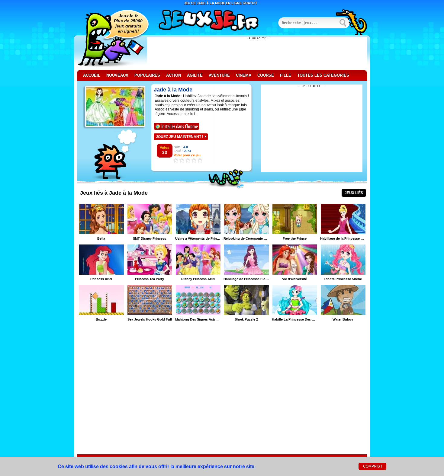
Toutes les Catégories (323, 75)
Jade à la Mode (173, 90)
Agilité (195, 75)
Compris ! (372, 466)
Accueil (91, 75)
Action (173, 75)
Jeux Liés (354, 193)
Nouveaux (117, 75)
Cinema (243, 75)
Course (265, 75)
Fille (285, 75)
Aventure (219, 75)
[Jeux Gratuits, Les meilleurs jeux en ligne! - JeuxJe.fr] (216, 21)
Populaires (147, 75)
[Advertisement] (257, 53)
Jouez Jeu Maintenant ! (179, 137)
